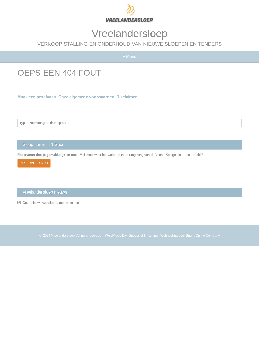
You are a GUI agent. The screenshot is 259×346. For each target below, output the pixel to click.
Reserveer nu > (34, 163)
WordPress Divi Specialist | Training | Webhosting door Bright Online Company (162, 235)
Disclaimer (126, 97)
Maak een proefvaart (36, 97)
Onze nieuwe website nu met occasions (52, 203)
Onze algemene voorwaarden (86, 97)
